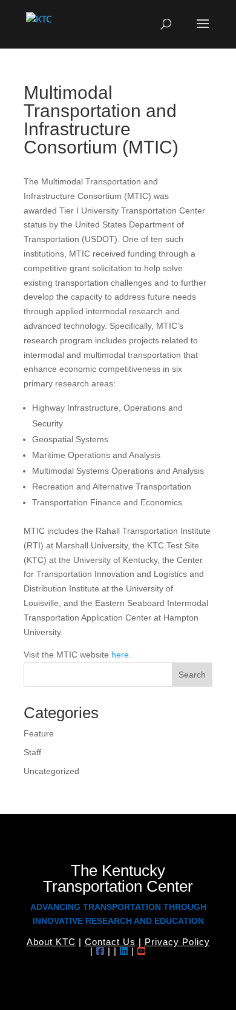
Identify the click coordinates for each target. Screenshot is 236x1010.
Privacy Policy (177, 942)
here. (121, 654)
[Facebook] (100, 951)
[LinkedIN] (124, 951)
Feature (39, 733)
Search (192, 674)
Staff (32, 752)
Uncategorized (51, 771)
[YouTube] (141, 951)
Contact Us (110, 942)
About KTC (51, 942)
